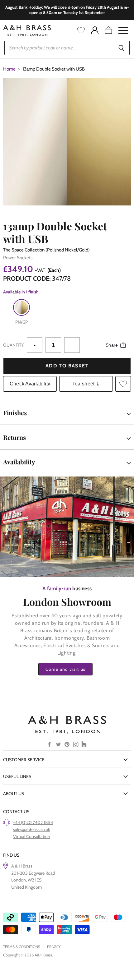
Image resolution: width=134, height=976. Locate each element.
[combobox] (58, 48)
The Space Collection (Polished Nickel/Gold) (46, 250)
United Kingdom (26, 887)
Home (9, 69)
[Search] (121, 48)
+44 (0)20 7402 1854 (33, 822)
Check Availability (30, 383)
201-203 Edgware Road (33, 873)
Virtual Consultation (31, 836)
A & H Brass (21, 866)
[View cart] (108, 30)
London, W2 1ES (26, 880)
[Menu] (123, 30)
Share (112, 345)
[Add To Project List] (123, 384)
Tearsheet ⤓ (86, 383)
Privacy (54, 946)
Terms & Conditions (21, 946)
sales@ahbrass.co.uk (31, 829)
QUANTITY (13, 345)
